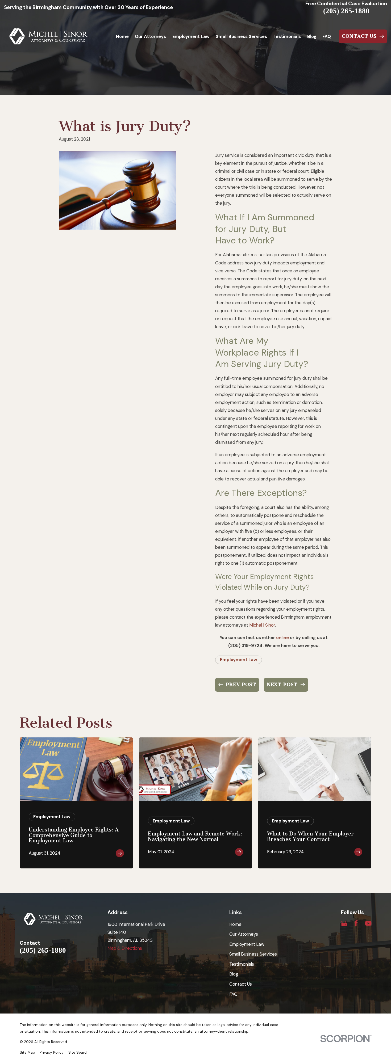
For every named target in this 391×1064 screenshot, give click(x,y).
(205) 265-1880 (346, 11)
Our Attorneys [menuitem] (150, 36)
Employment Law (238, 659)
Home (235, 924)
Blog (233, 974)
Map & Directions (124, 948)
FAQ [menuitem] (326, 36)
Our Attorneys (243, 934)
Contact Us (240, 984)
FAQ (233, 994)
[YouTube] (368, 923)
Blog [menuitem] (311, 36)
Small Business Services (253, 954)
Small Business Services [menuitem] (241, 36)
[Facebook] (356, 923)
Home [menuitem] (122, 36)
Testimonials (241, 964)
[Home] (48, 36)
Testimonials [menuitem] (287, 36)
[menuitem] (27, 1052)
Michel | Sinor (262, 625)
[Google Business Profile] (344, 923)
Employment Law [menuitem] (191, 36)
